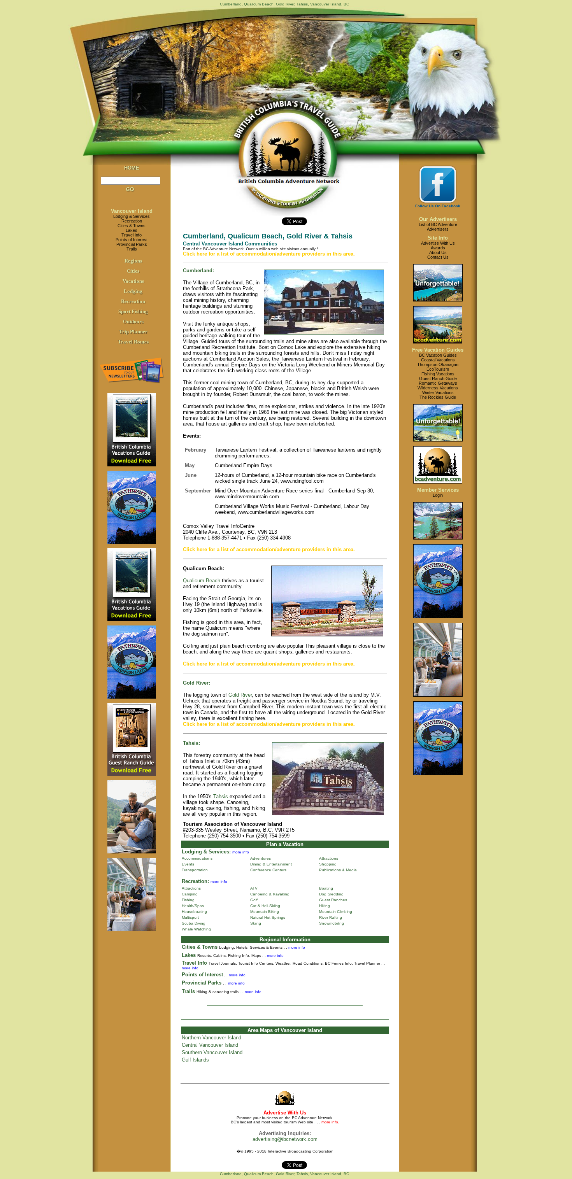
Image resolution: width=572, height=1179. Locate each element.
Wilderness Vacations (438, 387)
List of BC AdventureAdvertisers (438, 226)
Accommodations (197, 858)
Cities (133, 271)
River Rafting (330, 917)
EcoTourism (437, 369)
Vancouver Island (132, 211)
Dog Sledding (331, 894)
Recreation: (195, 881)
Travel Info (131, 235)
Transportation (195, 870)
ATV (254, 888)
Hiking (324, 906)
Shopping (328, 864)
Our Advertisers (438, 219)
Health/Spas (193, 906)
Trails (131, 249)
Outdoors (133, 321)
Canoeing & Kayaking (270, 894)
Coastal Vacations (438, 359)
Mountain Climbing (335, 911)
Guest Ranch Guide (438, 378)
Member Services (438, 490)
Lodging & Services (131, 216)
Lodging (133, 291)
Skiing (255, 923)
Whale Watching (196, 929)
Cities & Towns (132, 225)
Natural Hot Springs (267, 917)
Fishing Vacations (437, 373)
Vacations (133, 281)
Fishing (188, 900)
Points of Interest (131, 239)
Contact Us (438, 257)
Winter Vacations (438, 392)
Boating (326, 888)
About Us (438, 252)
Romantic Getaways (438, 383)
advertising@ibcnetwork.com (285, 1139)
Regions (133, 261)
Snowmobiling (331, 923)
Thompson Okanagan (437, 364)
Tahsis (220, 796)
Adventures (260, 858)
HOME (131, 168)
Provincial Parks (131, 244)
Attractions (328, 858)
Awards (438, 247)
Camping (190, 894)
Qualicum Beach (201, 580)
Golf (254, 900)
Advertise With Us (438, 243)
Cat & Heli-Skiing (265, 906)
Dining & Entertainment (271, 864)
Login (438, 495)
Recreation (131, 221)
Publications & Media (338, 870)
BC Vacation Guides (438, 355)
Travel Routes (133, 342)
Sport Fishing (133, 311)
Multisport (190, 917)
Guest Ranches (333, 900)
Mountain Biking (264, 911)
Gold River (240, 695)
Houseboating (194, 911)
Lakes (131, 230)
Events (188, 864)
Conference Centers (268, 870)
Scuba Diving (193, 923)
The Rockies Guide (437, 397)
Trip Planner (133, 332)
